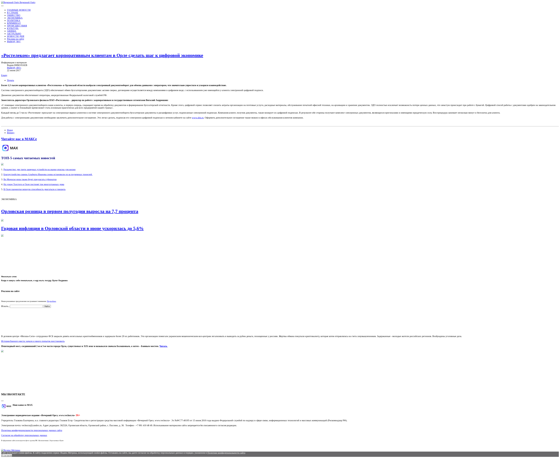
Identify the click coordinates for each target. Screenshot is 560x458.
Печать (10, 80)
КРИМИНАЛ (14, 23)
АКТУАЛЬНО (14, 33)
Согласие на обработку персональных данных (24, 435)
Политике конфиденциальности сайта (226, 453)
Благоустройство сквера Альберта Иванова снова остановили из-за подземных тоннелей (48, 174)
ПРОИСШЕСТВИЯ (17, 26)
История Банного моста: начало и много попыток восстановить (33, 341)
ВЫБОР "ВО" (14, 41)
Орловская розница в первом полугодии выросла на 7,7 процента (69, 211)
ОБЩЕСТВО (13, 15)
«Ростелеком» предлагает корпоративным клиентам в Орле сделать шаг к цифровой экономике (102, 55)
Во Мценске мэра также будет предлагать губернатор (30, 179)
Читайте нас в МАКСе (19, 139)
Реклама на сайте (15, 39)
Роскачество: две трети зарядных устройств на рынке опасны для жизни (40, 169)
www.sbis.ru (198, 117)
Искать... (5, 306)
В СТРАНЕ (12, 12)
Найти (47, 306)
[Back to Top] (2, 400)
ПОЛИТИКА (13, 20)
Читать (163, 346)
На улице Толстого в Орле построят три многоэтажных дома (34, 184)
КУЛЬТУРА (13, 28)
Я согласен (6, 455)
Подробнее (51, 301)
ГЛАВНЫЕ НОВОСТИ (19, 10)
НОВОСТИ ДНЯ (15, 36)
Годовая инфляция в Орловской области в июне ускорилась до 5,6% (72, 228)
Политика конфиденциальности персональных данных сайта (31, 430)
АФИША (11, 31)
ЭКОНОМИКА (15, 18)
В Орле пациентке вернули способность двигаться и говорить (34, 189)
